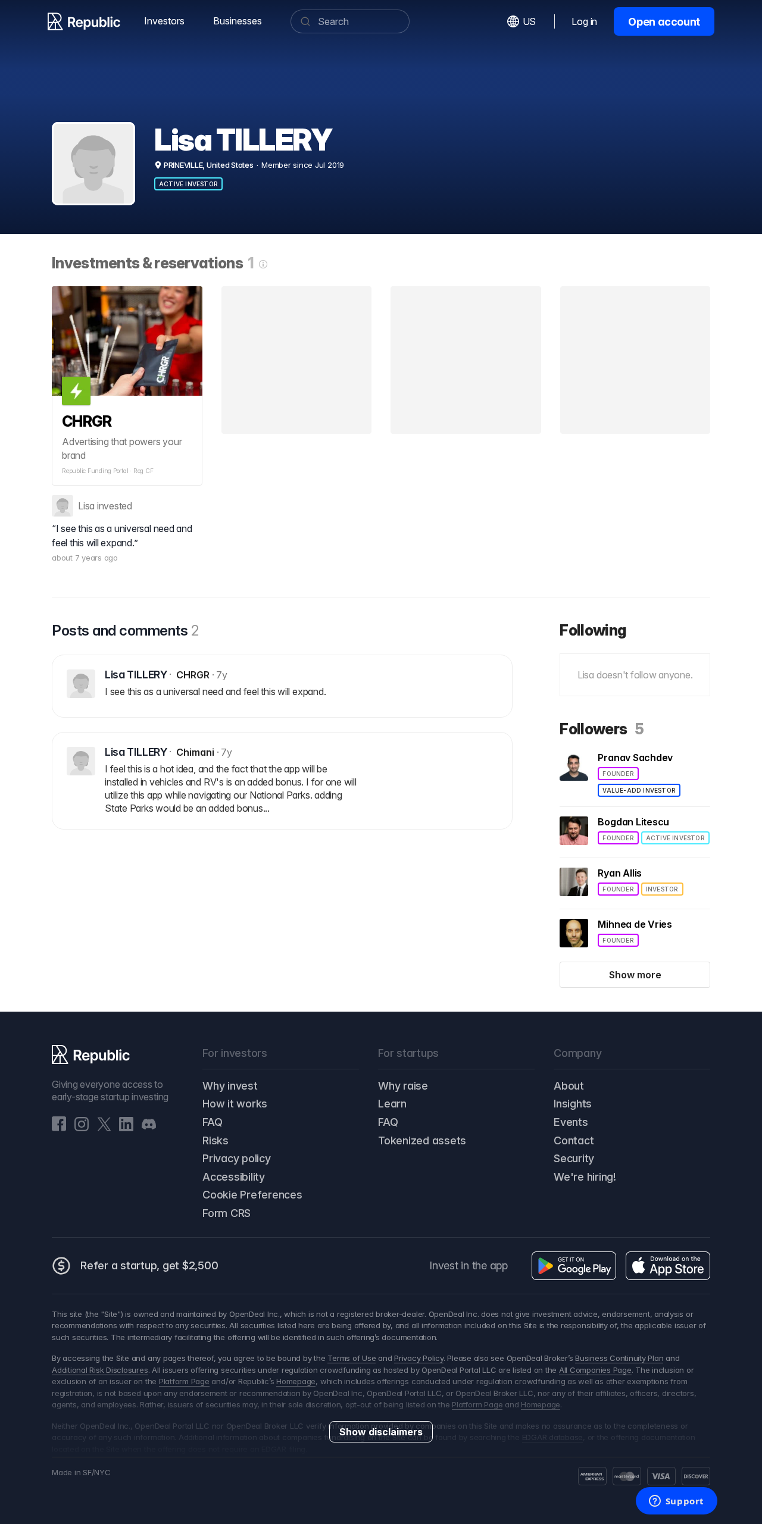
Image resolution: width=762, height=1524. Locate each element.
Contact (574, 1140)
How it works (234, 1103)
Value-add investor (639, 790)
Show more (635, 975)
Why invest (230, 1085)
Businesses (237, 21)
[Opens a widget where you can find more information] (676, 1502)
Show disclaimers (381, 1432)
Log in (584, 21)
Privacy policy (236, 1158)
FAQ (212, 1122)
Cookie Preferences (252, 1194)
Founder (617, 773)
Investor (662, 889)
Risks (215, 1140)
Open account (664, 21)
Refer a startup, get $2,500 (149, 1265)
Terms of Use (351, 1358)
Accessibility (233, 1177)
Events (571, 1122)
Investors (164, 21)
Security (574, 1158)
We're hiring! (585, 1177)
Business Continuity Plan (619, 1358)
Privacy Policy (419, 1358)
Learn (392, 1103)
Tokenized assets (422, 1140)
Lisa (86, 506)
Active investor (188, 183)
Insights (573, 1103)
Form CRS (226, 1213)
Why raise (403, 1085)
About (569, 1085)
